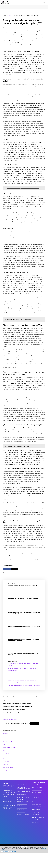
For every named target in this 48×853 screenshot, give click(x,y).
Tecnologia (5, 770)
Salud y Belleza (6, 761)
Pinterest (11, 808)
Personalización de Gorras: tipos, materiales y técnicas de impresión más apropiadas (23, 639)
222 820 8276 (11, 792)
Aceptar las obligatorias (5, 851)
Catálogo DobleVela (24, 5)
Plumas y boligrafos (7, 753)
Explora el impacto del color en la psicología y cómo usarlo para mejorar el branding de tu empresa (23, 697)
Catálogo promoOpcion (36, 5)
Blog (5, 573)
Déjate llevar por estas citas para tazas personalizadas (21, 677)
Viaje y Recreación (7, 772)
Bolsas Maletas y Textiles (8, 739)
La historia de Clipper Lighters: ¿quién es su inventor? (22, 586)
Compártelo (7, 568)
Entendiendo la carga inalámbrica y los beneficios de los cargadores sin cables (23, 599)
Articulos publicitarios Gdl (22, 801)
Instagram (10, 807)
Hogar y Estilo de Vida (7, 741)
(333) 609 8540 (10, 790)
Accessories (5, 733)
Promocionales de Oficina (8, 755)
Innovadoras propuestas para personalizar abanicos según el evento (24, 685)
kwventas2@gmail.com (11, 794)
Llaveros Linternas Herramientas (10, 747)
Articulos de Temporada (8, 736)
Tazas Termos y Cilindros (8, 767)
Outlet (4, 750)
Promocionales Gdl (21, 812)
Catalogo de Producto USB (24, 7)
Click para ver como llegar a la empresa (11, 719)
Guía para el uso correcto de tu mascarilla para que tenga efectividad (23, 653)
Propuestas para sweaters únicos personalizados (13, 700)
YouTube (6, 808)
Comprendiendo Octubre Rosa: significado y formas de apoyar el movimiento (19, 712)
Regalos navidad (6, 758)
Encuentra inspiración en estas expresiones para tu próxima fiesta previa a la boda (24, 613)
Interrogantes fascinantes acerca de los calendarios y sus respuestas (17, 706)
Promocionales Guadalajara (23, 814)
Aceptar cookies (12, 851)
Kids (4, 744)
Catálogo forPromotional (12, 5)
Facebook (5, 807)
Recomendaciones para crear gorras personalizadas (14, 709)
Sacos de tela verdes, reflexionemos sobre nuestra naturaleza (24, 626)
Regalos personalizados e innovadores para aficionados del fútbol (16, 703)
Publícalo (15, 568)
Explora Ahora (34, 723)
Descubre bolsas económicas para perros (17, 673)
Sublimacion (5, 764)
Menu (45, 2)
